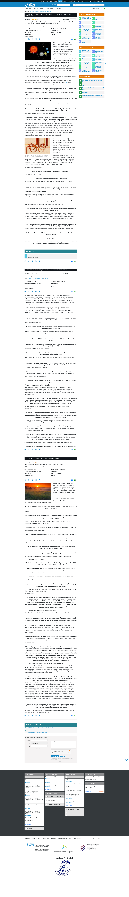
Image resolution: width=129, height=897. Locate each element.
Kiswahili (94, 1)
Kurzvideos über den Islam (99, 71)
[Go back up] (126, 760)
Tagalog (86, 1)
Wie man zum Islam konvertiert (99, 22)
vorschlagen (55, 756)
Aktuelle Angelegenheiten (86, 38)
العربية (47, 1)
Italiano (82, 1)
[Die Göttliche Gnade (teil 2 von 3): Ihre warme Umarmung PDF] (36, 291)
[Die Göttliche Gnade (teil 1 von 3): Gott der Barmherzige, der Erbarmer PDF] (36, 39)
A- (71, 19)
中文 (74, 1)
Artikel (35, 8)
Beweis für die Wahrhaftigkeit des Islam (86, 51)
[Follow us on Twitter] (99, 838)
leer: (26, 26)
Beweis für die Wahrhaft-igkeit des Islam (86, 18)
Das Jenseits (98, 26)
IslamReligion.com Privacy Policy (64, 838)
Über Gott (46, 26)
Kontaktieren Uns (96, 8)
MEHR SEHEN (28, 824)
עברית (102, 1)
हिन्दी (90, 1)
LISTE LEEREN (101, 791)
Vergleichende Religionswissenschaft (100, 63)
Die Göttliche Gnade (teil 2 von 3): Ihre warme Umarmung (40, 730)
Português (70, 1)
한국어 (98, 1)
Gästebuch (58, 8)
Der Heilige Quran (86, 33)
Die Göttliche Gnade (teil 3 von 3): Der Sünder (37, 732)
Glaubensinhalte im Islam (38, 26)
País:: (29, 743)
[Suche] (93, 5)
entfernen (102, 788)
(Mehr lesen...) (28, 782)
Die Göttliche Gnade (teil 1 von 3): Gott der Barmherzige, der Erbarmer (43, 727)
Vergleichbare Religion (98, 30)
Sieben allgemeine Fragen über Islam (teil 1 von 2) (93, 96)
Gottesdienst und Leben (86, 26)
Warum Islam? (85, 92)
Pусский (64, 1)
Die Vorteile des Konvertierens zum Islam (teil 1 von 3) (93, 88)
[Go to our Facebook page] (94, 838)
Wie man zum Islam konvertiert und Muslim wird (92, 84)
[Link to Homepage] (30, 4)
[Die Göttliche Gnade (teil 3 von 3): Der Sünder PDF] (36, 480)
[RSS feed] (103, 838)
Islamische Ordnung (84, 41)
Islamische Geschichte (98, 38)
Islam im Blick (50, 8)
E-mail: (29, 746)
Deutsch (60, 1)
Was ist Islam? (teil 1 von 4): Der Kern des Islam (92, 81)
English (42, 1)
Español (51, 1)
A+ (75, 19)
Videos (41, 8)
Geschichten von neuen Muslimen (86, 30)
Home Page (28, 8)
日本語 (78, 1)
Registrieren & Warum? (63, 4)
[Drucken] (32, 39)
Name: (28, 740)
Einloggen (54, 4)
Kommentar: (53, 740)
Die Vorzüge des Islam (99, 19)
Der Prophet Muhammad (98, 34)
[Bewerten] (25, 39)
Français (55, 1)
